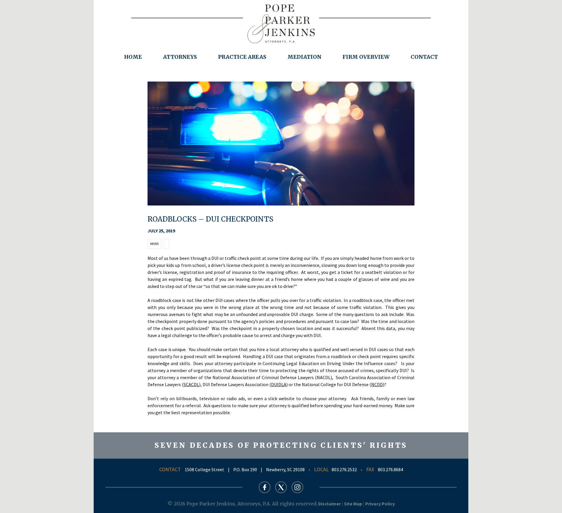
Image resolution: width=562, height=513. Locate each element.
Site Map (353, 504)
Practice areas (242, 56)
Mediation (304, 56)
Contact (424, 56)
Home (133, 56)
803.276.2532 (344, 469)
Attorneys (180, 56)
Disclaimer (329, 504)
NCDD (377, 384)
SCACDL (191, 384)
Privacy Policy (380, 504)
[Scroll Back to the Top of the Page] (548, 499)
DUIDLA (278, 384)
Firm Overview (366, 56)
